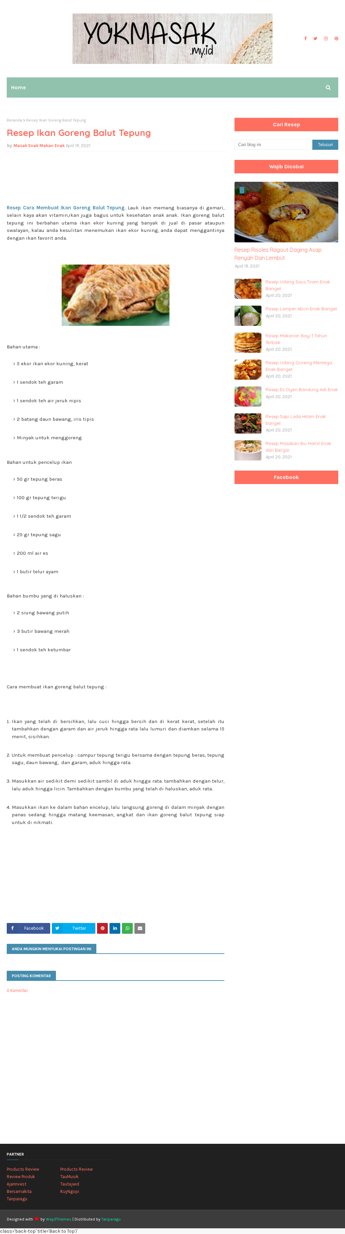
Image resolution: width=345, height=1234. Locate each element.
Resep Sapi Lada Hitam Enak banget (295, 420)
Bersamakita (19, 1191)
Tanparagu (17, 1198)
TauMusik (69, 1176)
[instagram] (326, 38)
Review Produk (21, 1176)
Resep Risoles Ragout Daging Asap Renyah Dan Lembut (278, 253)
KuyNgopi (69, 1191)
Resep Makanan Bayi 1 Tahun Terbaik (296, 339)
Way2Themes (58, 1219)
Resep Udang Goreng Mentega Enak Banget (298, 366)
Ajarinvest (16, 1184)
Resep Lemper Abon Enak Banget (301, 308)
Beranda (14, 120)
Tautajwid (69, 1184)
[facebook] (305, 38)
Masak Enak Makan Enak (39, 145)
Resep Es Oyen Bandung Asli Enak (301, 389)
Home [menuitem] (18, 87)
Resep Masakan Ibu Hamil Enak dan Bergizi (298, 447)
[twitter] (315, 38)
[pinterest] (335, 38)
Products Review (23, 1169)
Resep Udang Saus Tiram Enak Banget (297, 285)
